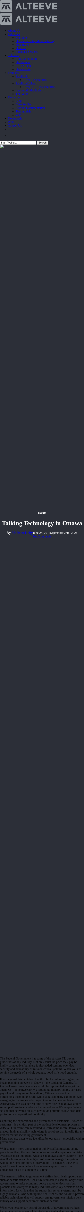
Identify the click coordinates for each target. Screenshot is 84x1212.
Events (42, 512)
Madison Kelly (22, 533)
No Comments (42, 536)
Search (42, 142)
